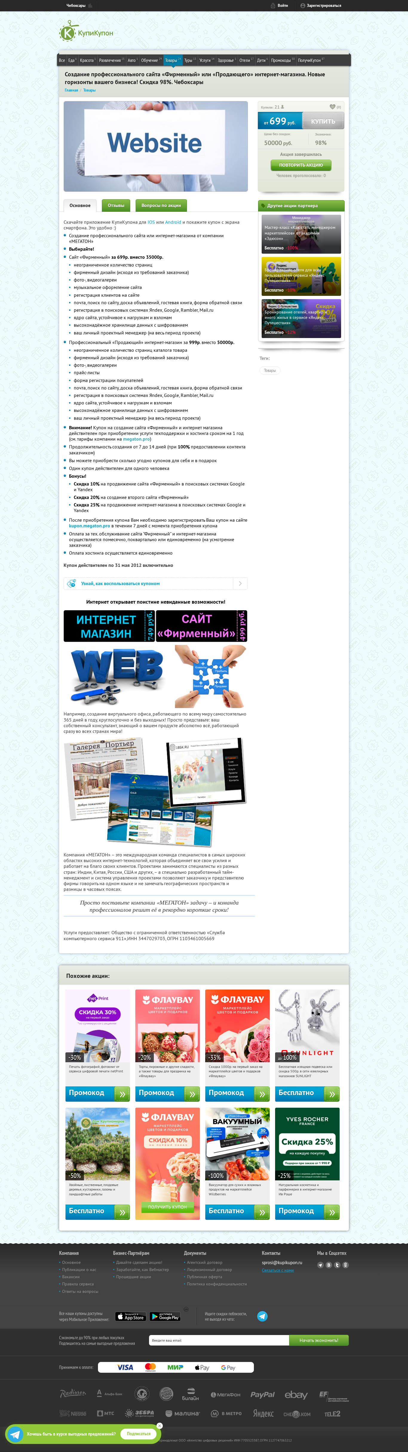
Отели (247, 60)
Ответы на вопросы (80, 1291)
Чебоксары (76, 5)
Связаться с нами (278, 1270)
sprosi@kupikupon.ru (282, 1262)
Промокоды (283, 60)
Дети (262, 60)
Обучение (151, 60)
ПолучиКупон (311, 60)
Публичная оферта (204, 1276)
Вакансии (71, 1276)
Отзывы (116, 205)
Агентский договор (205, 1262)
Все (62, 60)
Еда (72, 60)
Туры (190, 60)
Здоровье (227, 60)
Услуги (207, 60)
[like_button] (333, 107)
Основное (80, 205)
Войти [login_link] (283, 5)
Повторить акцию (301, 165)
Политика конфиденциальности (217, 1284)
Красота (88, 60)
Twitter (337, 1265)
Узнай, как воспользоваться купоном (120, 583)
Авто (133, 60)
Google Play (165, 1316)
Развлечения (112, 60)
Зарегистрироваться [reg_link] (324, 5)
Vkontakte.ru (329, 1265)
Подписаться (139, 1433)
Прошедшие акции (133, 1276)
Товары (173, 60)
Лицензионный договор (209, 1269)
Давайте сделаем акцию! (139, 1262)
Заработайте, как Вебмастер (142, 1269)
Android (173, 222)
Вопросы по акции (161, 205)
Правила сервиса (78, 1284)
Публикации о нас (79, 1269)
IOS (152, 222)
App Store (130, 1316)
